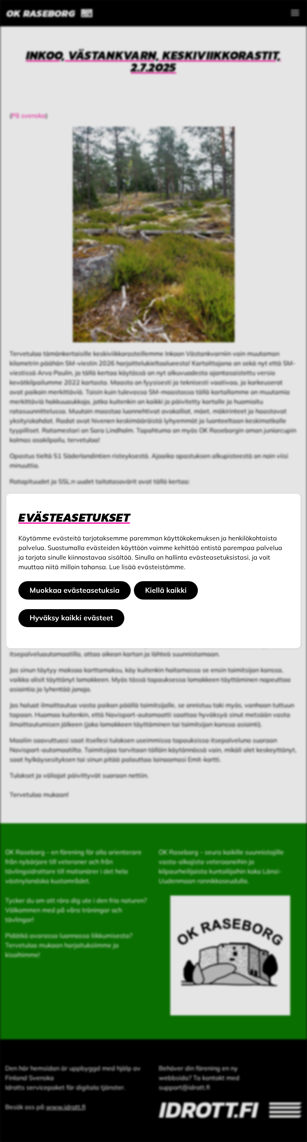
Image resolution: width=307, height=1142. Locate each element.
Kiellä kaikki (166, 590)
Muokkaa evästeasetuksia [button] (75, 590)
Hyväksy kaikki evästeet (71, 617)
